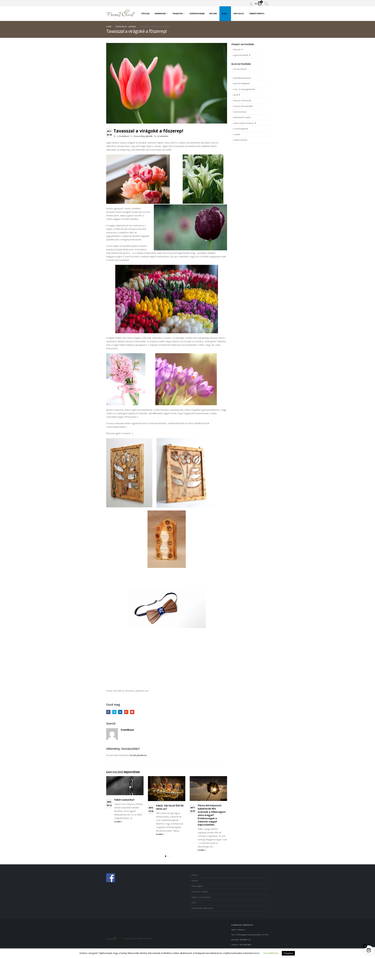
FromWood (124, 136)
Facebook (108, 712)
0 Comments (162, 136)
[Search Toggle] (266, 4)
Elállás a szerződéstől (201, 897)
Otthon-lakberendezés (243, 123)
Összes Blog (139, 136)
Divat (235, 94)
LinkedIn (120, 712)
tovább (117, 821)
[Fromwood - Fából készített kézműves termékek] (120, 13)
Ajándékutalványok (242, 78)
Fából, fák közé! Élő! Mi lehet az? (170, 807)
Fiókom (195, 880)
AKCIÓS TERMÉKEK (241, 83)
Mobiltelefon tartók (241, 117)
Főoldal (145, 13)
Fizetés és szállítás (200, 891)
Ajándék (148, 136)
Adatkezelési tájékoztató (202, 908)
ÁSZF (194, 902)
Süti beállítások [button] (270, 953)
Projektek (178, 13)
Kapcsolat (238, 13)
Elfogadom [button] (288, 953)
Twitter (114, 712)
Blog (224, 13)
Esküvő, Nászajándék (243, 106)
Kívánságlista (197, 886)
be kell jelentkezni (138, 755)
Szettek (236, 134)
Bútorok (237, 49)
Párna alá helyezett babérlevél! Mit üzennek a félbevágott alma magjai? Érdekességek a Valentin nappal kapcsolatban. (212, 815)
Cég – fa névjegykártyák (244, 89)
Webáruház (160, 13)
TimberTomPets (256, 13)
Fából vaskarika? (124, 799)
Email (132, 712)
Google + (126, 712)
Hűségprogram (196, 13)
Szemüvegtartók (240, 128)
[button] (165, 856)
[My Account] (251, 3)
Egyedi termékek (240, 55)
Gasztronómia (239, 111)
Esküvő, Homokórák (242, 100)
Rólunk (213, 13)
